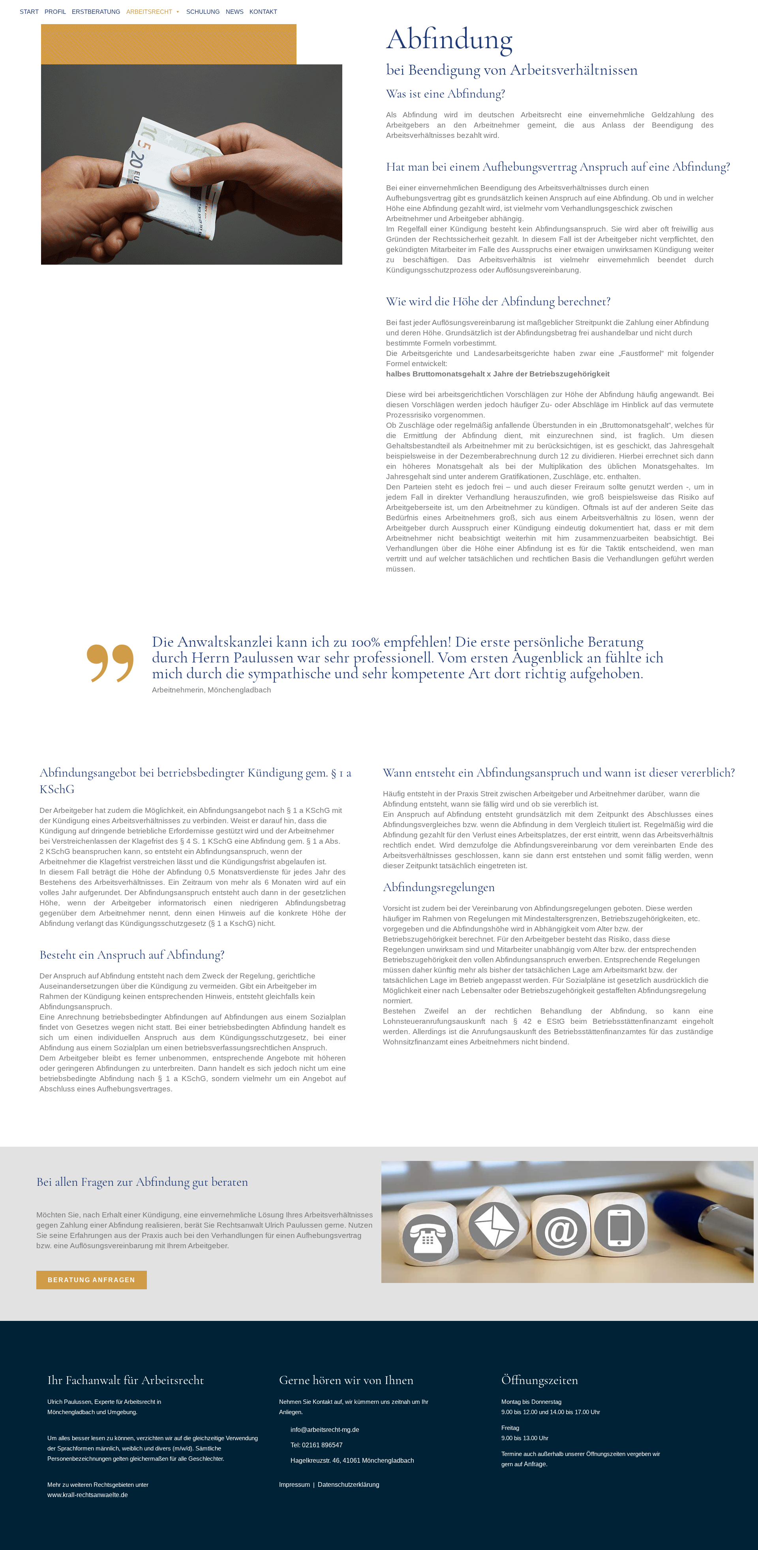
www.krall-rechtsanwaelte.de (87, 1495)
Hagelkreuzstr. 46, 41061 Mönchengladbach (352, 1460)
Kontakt (263, 11)
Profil (55, 11)
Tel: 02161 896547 (317, 1445)
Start (29, 11)
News (235, 11)
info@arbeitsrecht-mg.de (325, 1429)
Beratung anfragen (91, 1280)
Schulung (203, 11)
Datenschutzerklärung (348, 1484)
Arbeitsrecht (149, 11)
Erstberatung (96, 11)
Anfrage (535, 1464)
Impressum (294, 1484)
